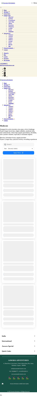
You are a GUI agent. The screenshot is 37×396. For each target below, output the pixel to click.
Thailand (11, 106)
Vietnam (11, 108)
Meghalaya (11, 99)
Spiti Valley (11, 94)
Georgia (10, 112)
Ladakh (10, 100)
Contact (6, 120)
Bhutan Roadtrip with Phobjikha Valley (13, 263)
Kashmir (11, 91)
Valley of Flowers (8, 181)
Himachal (11, 89)
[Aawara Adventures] (8, 3)
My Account (7, 60)
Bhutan (10, 115)
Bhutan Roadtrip (7, 308)
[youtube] (5, 76)
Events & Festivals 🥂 (9, 119)
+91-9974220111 (23, 371)
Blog (5, 55)
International (7, 105)
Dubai (10, 114)
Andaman (11, 103)
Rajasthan (11, 97)
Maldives (11, 111)
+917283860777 (19, 3)
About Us (6, 53)
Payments (6, 58)
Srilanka (11, 109)
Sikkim (10, 95)
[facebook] (5, 69)
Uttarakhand (12, 92)
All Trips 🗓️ (7, 85)
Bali (9, 117)
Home (5, 83)
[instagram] (5, 71)
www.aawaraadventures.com (18, 374)
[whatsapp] (5, 73)
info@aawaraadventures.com (7, 65)
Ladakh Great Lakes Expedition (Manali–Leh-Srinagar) (18, 224)
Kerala (10, 102)
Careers (6, 56)
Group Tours (7, 86)
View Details (18, 190)
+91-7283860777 (13, 371)
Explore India (7, 88)
